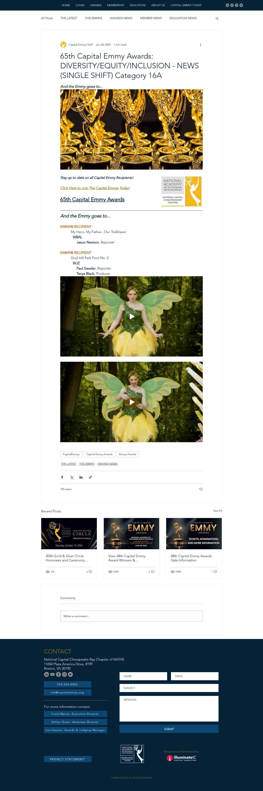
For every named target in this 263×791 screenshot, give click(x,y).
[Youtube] (52, 674)
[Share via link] (90, 477)
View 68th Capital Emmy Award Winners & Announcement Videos (126, 558)
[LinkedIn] (227, 5)
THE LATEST (68, 18)
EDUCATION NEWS (183, 18)
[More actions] (200, 44)
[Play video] (131, 316)
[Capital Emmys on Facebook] (232, 5)
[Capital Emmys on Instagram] (236, 5)
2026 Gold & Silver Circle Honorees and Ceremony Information (65, 558)
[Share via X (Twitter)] (71, 477)
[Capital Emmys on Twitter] (241, 5)
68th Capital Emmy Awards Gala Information (191, 558)
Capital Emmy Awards (99, 454)
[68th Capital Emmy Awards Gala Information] (194, 533)
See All (218, 510)
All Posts (47, 18)
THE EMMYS (93, 18)
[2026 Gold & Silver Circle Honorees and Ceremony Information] (69, 533)
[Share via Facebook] (62, 477)
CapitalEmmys (71, 454)
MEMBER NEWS (151, 18)
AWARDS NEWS (121, 18)
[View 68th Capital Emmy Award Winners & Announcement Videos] (131, 533)
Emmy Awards (127, 454)
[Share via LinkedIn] (81, 477)
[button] (217, 18)
